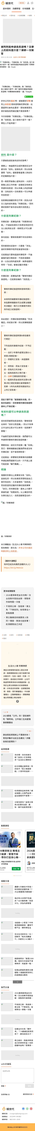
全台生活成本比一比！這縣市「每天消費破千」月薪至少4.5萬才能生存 (24, 936)
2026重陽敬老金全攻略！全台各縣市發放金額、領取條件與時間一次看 (24, 995)
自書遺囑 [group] (22, 15)
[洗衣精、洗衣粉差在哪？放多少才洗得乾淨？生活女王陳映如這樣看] (7, 757)
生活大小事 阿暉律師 (19, 57)
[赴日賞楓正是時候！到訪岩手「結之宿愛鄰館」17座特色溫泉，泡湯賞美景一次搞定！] (7, 769)
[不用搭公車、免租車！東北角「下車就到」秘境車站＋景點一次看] (7, 1007)
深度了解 (25, 869)
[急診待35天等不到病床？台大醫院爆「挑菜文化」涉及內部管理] (7, 901)
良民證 (20, 635)
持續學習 (16, 8)
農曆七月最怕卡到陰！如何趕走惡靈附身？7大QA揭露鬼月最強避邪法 (24, 889)
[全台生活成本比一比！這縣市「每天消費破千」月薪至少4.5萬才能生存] (7, 937)
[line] (27, 1109)
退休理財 (7, 8)
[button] (32, 3)
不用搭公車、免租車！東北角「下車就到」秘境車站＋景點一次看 (24, 1007)
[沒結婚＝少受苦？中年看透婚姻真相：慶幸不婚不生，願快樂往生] (7, 925)
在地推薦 (26, 8)
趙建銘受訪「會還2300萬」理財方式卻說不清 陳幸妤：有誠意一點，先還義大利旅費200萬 (24, 961)
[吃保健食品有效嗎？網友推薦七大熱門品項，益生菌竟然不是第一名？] (7, 793)
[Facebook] (17, 701)
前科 (12, 635)
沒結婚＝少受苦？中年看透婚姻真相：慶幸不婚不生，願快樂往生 (24, 925)
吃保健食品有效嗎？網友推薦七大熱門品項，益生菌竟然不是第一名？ (24, 793)
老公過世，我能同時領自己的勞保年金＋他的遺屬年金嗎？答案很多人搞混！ (24, 1043)
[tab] (15, 875)
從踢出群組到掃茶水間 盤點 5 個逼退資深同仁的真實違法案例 (24, 972)
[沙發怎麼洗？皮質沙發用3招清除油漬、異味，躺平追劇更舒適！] (7, 805)
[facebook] (23, 1109)
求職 (28, 635)
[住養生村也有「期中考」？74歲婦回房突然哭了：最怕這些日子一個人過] (7, 1032)
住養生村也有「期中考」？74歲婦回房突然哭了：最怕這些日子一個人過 (24, 1031)
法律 (4, 635)
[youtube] (31, 1109)
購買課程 (22, 3)
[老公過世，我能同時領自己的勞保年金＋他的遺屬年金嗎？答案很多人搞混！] (7, 1043)
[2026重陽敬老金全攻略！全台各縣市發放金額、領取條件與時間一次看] (7, 996)
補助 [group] (30, 15)
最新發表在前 (27, 1094)
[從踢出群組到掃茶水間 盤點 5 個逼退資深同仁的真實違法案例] (7, 973)
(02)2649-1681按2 (15, 1116)
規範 (2, 1086)
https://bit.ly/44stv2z (13, 567)
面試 (4, 638)
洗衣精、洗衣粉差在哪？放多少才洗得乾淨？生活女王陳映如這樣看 (24, 757)
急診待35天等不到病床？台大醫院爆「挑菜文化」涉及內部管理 (24, 900)
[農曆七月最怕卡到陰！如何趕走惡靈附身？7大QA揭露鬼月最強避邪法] (7, 889)
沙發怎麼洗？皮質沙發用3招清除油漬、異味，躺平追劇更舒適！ (24, 804)
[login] (28, 3)
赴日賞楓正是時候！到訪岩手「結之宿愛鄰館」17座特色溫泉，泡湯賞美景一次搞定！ (24, 768)
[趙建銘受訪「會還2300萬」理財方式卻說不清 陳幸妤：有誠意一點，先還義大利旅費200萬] (7, 961)
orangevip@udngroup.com (18, 1114)
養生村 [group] (4, 15)
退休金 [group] (13, 15)
